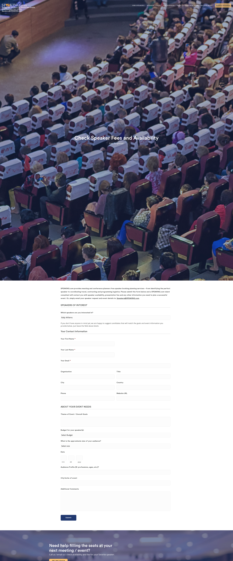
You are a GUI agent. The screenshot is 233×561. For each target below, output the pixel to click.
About (180, 5)
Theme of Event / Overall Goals (74, 414)
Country (119, 382)
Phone (63, 393)
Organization (66, 372)
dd (71, 462)
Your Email (66, 361)
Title (118, 372)
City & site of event (69, 478)
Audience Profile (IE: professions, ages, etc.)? (80, 467)
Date (63, 452)
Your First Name (68, 339)
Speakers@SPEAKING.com (128, 298)
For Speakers (169, 5)
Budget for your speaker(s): (72, 430)
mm (63, 462)
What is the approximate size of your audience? (81, 441)
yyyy (79, 462)
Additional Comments (70, 489)
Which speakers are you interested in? (77, 313)
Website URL (121, 393)
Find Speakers (138, 5)
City (62, 382)
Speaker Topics (154, 5)
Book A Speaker (223, 5)
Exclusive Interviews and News (199, 5)
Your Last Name (68, 350)
